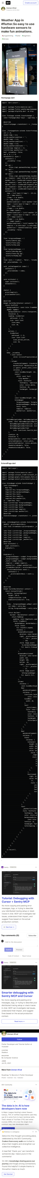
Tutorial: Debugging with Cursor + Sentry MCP (18, 900)
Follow (19, 1039)
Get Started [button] (8, 1174)
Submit (8, 950)
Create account (31, 3)
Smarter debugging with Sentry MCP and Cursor (18, 994)
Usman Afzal (11, 8)
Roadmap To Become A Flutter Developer (17, 1076)
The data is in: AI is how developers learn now (15, 1107)
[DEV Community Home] (8, 3)
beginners (26, 36)
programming (7, 36)
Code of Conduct (13, 956)
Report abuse (26, 956)
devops (5, 39)
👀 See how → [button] (9, 927)
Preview (19, 950)
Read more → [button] (19, 1021)
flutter (17, 36)
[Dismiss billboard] (36, 1131)
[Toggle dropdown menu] (36, 867)
